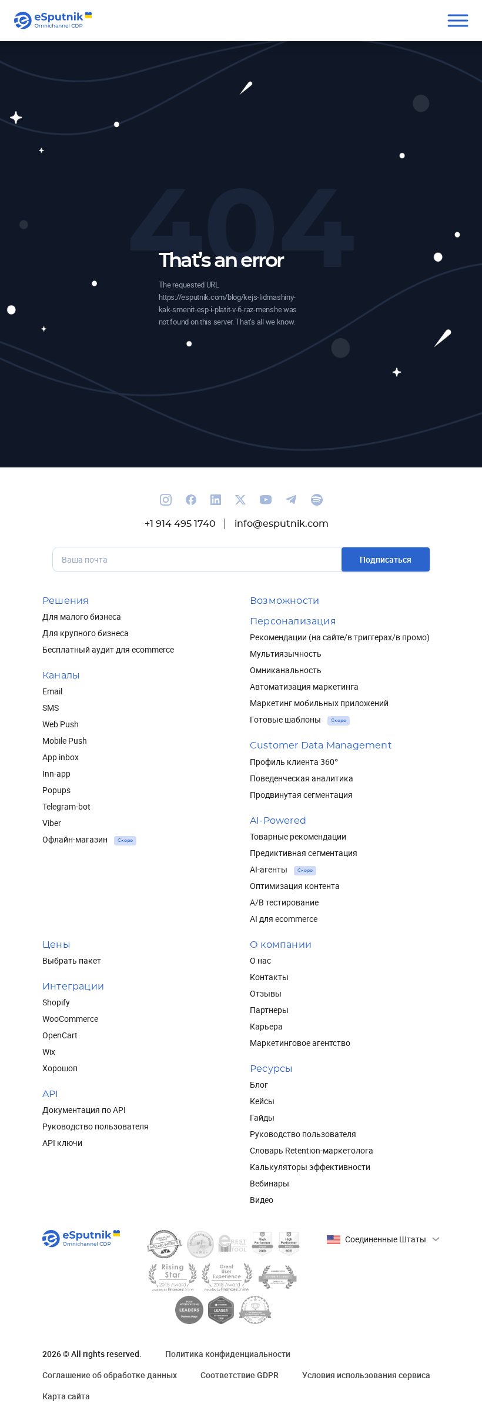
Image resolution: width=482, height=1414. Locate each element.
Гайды (262, 1117)
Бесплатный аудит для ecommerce (108, 649)
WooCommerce (70, 1018)
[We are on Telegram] (291, 500)
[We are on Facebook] (191, 500)
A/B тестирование (284, 902)
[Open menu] (457, 21)
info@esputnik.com (282, 524)
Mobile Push (64, 740)
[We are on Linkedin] (215, 500)
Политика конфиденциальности (227, 1353)
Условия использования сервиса (366, 1374)
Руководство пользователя (95, 1126)
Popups (56, 789)
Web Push (60, 724)
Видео (261, 1199)
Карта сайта (66, 1396)
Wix (48, 1051)
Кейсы (262, 1101)
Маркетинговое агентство (300, 1042)
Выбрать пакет (71, 960)
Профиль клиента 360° (294, 761)
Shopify (56, 1002)
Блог (259, 1084)
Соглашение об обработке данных (109, 1374)
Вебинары (269, 1183)
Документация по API (84, 1109)
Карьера (266, 1026)
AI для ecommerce (283, 918)
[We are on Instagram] (166, 500)
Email (52, 691)
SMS (50, 707)
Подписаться (385, 559)
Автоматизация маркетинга (304, 686)
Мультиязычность (286, 653)
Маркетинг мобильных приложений (319, 702)
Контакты (269, 976)
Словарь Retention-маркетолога (311, 1150)
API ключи (62, 1142)
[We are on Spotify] (317, 500)
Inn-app (56, 773)
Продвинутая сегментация (301, 794)
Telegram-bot (66, 806)
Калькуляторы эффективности (310, 1166)
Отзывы (266, 993)
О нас (260, 960)
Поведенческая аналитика (301, 778)
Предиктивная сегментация (303, 852)
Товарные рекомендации (298, 836)
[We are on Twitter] (240, 500)
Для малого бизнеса (81, 616)
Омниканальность (286, 670)
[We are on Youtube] (266, 500)
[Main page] (53, 20)
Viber (51, 822)
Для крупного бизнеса (85, 633)
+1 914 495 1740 (180, 524)
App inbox (60, 757)
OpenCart (60, 1035)
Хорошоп (60, 1068)
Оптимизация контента (295, 885)
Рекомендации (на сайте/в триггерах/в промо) (340, 637)
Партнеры (269, 1009)
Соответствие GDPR (239, 1374)
